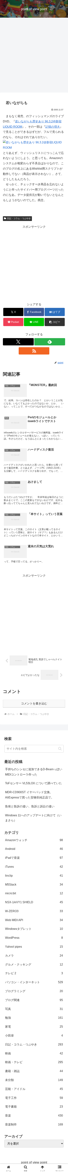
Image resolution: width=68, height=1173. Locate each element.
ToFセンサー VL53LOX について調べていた (33, 783)
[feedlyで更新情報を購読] (49, 341)
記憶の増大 (52, 126)
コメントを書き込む (34, 703)
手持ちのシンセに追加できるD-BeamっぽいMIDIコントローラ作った (33, 772)
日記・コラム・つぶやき (19, 218)
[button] (55, 322)
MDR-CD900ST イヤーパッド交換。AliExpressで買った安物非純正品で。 (29, 795)
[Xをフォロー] (18, 341)
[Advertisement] (34, 56)
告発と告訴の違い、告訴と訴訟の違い (29, 806)
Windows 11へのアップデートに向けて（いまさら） (33, 818)
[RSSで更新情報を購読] (34, 351)
